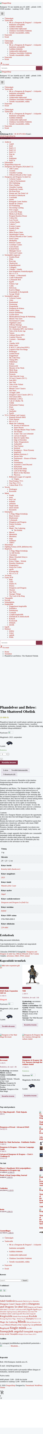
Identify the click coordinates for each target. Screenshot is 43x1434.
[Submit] (39, 68)
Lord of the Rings (15, 212)
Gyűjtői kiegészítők (16, 615)
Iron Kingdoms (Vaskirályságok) (21, 271)
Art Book (8, 575)
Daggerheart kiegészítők (18, 606)
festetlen (12, 502)
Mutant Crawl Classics (17, 388)
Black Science (14, 516)
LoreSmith (13, 197)
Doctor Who (18, 456)
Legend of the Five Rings (18, 349)
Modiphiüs (13, 241)
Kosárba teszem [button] (30, 1025)
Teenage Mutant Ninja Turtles (24, 430)
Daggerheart (13, 356)
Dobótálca (13, 608)
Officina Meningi (15, 325)
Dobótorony (13, 610)
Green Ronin (14, 247)
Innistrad (17, 448)
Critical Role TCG (16, 485)
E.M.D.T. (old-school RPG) (19, 347)
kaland (3, 911)
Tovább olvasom (8, 1026)
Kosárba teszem (9, 762)
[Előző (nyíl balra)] (4, 717)
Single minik (13, 506)
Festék (11, 495)
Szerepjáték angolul (12, 296)
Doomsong (13, 304)
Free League (13, 210)
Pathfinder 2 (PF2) (16, 399)
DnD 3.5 (12, 152)
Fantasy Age (13, 284)
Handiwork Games (16, 189)
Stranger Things (15, 594)
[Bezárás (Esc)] (35, 2)
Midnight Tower (15, 251)
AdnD (11, 144)
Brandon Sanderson (16, 563)
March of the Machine (22, 473)
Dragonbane (13, 306)
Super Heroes (19, 428)
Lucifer (11, 526)
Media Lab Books (15, 214)
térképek (12, 623)
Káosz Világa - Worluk (14, 1319)
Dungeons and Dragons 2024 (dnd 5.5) (19, 167)
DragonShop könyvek (13, 165)
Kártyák (12, 619)
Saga (11, 538)
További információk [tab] (19, 770)
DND (22, 956)
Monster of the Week (16, 368)
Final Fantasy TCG (16, 481)
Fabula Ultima (14, 310)
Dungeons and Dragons (17, 522)
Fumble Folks (14, 228)
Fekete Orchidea (15, 524)
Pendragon (13, 352)
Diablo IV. (13, 584)
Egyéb (11, 282)
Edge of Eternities (20, 440)
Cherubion (13, 555)
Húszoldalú (9, 545)
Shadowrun (13, 263)
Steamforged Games (16, 234)
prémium (12, 504)
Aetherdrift (18, 444)
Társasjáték (9, 598)
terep (11, 497)
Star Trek (12, 382)
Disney (11, 586)
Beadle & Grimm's (16, 204)
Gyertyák (12, 612)
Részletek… (15, 1346)
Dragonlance (13, 565)
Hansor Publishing (16, 312)
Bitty (11, 580)
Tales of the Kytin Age (17, 331)
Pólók (11, 637)
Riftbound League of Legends (20, 477)
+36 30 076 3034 (19, 134)
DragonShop (10, 1385)
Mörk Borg (13, 370)
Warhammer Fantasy (16, 405)
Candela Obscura (15, 337)
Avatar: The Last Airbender (24, 434)
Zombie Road (14, 257)
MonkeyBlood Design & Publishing (22, 317)
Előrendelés (9, 162)
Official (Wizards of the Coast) (20, 175)
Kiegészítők (9, 604)
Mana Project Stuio (16, 232)
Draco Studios (14, 185)
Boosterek (13, 510)
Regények (8, 549)
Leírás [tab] (5, 770)
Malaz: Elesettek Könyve (18, 557)
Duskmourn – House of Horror (25, 458)
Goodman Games (15, 245)
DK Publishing (14, 183)
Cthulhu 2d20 (14, 343)
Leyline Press (14, 315)
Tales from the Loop (16, 376)
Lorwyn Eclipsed (20, 436)
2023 (3, 877)
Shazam (12, 590)
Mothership (13, 372)
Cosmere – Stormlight (17, 339)
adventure (10, 956)
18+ (10, 341)
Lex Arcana (13, 386)
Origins (16, 479)
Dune (11, 407)
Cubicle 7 (12, 224)
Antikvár (8, 142)
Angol (3, 894)
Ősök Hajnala (14, 419)
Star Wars (12, 391)
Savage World (14, 294)
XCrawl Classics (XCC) (18, 378)
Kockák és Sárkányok (17, 195)
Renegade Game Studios (18, 202)
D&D (17, 956)
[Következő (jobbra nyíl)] (39, 717)
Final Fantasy (19, 446)
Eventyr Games (14, 226)
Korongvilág (13, 571)
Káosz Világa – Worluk (17, 561)
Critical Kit (13, 218)
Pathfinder (13, 158)
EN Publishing (14, 206)
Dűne (11, 259)
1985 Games (13, 169)
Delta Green (13, 345)
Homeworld (13, 366)
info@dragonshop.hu (7, 136)
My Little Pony (14, 358)
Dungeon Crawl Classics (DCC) (21, 395)
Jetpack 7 (12, 230)
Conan (11, 409)
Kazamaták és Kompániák (18, 292)
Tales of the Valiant (16, 384)
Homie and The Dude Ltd (18, 193)
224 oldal (4, 927)
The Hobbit (18, 432)
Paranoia (12, 374)
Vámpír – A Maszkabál (17, 275)
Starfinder (12, 411)
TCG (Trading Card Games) (15, 415)
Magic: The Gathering (17, 528)
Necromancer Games (16, 321)
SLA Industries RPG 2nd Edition (21, 329)
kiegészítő (17, 452)
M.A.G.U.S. (13, 273)
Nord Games (13, 238)
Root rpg (12, 261)
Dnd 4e (12, 154)
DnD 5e (12, 160)
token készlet (14, 508)
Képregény (9, 512)
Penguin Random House (18, 216)
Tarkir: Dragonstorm (21, 442)
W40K (11, 403)
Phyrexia (17, 475)
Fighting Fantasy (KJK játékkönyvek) (18, 547)
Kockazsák (13, 621)
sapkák (11, 635)
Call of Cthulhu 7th (16, 401)
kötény (11, 631)
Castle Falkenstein (15, 278)
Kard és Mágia (14, 290)
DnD (11, 146)
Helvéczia (12, 288)
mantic (11, 199)
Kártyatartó (18, 467)
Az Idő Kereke (14, 553)
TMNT (11, 543)
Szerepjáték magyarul (12, 255)
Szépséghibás (9, 602)
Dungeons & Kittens (16, 308)
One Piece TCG (15, 483)
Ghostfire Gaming (15, 173)
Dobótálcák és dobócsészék (19, 617)
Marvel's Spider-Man (21, 438)
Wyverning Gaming (16, 208)
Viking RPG (13, 360)
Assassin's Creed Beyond (23, 465)
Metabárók (13, 534)
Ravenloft (12, 491)
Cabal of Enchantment (17, 181)
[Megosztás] (30, 2)
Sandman (12, 541)
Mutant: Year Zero (15, 319)
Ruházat (8, 629)
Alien (11, 300)
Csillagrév (13, 267)
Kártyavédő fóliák (20, 469)
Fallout (11, 364)
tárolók (11, 625)
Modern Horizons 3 (21, 454)
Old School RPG (15, 397)
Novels (7, 487)
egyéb (11, 569)
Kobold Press (14, 249)
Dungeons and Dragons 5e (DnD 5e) (14, 902)
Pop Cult (12, 499)
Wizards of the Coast (8, 886)
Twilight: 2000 (14, 393)
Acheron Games (15, 179)
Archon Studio (14, 222)
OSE (11, 156)
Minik (7, 493)
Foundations (18, 462)
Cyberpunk (13, 520)
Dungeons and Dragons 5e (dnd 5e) (18, 177)
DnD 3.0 (12, 150)
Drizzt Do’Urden (15, 567)
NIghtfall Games (15, 323)
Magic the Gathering (16, 423)
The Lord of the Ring (17, 596)
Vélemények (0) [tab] (9, 774)
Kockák (7, 600)
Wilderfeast (13, 362)
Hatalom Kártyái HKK (17, 417)
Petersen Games (15, 243)
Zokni (11, 633)
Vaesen (11, 333)
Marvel (11, 532)
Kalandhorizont (14, 265)
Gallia (11, 286)
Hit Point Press (14, 191)
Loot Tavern (13, 220)
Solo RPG (13, 380)
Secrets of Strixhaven (21, 425)
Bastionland (13, 302)
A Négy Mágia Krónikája (18, 514)
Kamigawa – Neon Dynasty (24, 450)
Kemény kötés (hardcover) (10, 869)
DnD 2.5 (12, 148)
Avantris (12, 171)
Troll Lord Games (15, 253)
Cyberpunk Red (15, 280)
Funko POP (9, 578)
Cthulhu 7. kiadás (15, 269)
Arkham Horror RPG (17, 335)
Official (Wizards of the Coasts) (20, 236)
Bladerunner (13, 518)
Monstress (13, 536)
